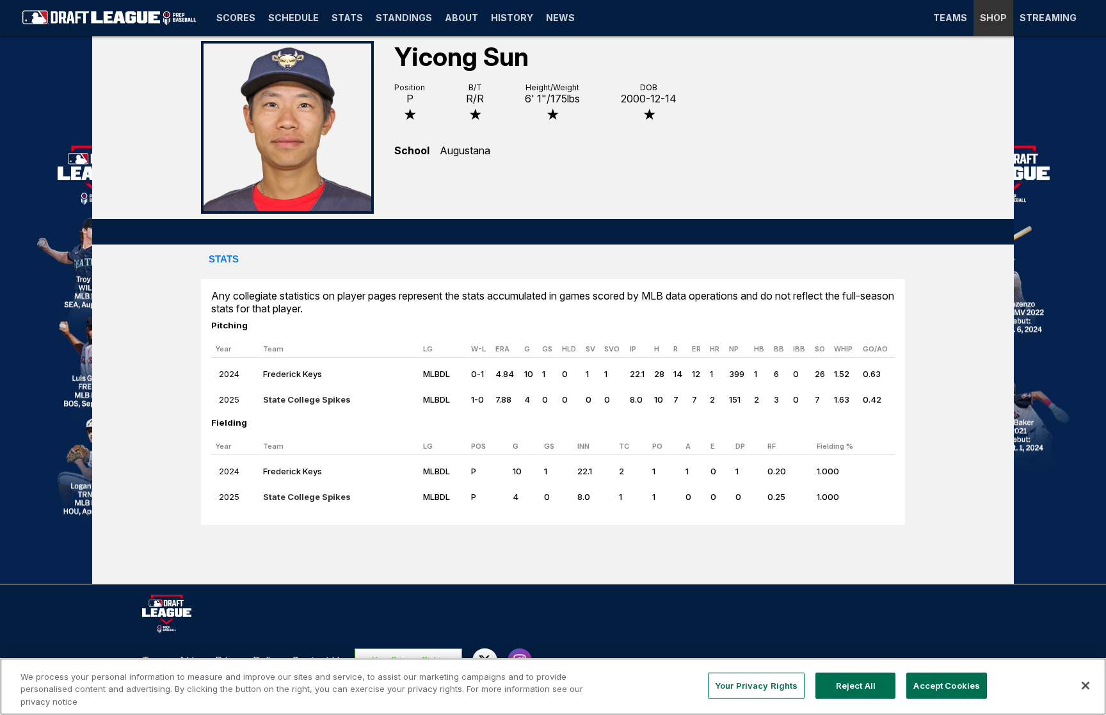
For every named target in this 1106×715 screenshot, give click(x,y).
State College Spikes (307, 399)
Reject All (856, 685)
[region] (553, 686)
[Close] (1085, 685)
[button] (223, 259)
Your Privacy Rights (756, 685)
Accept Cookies (946, 685)
